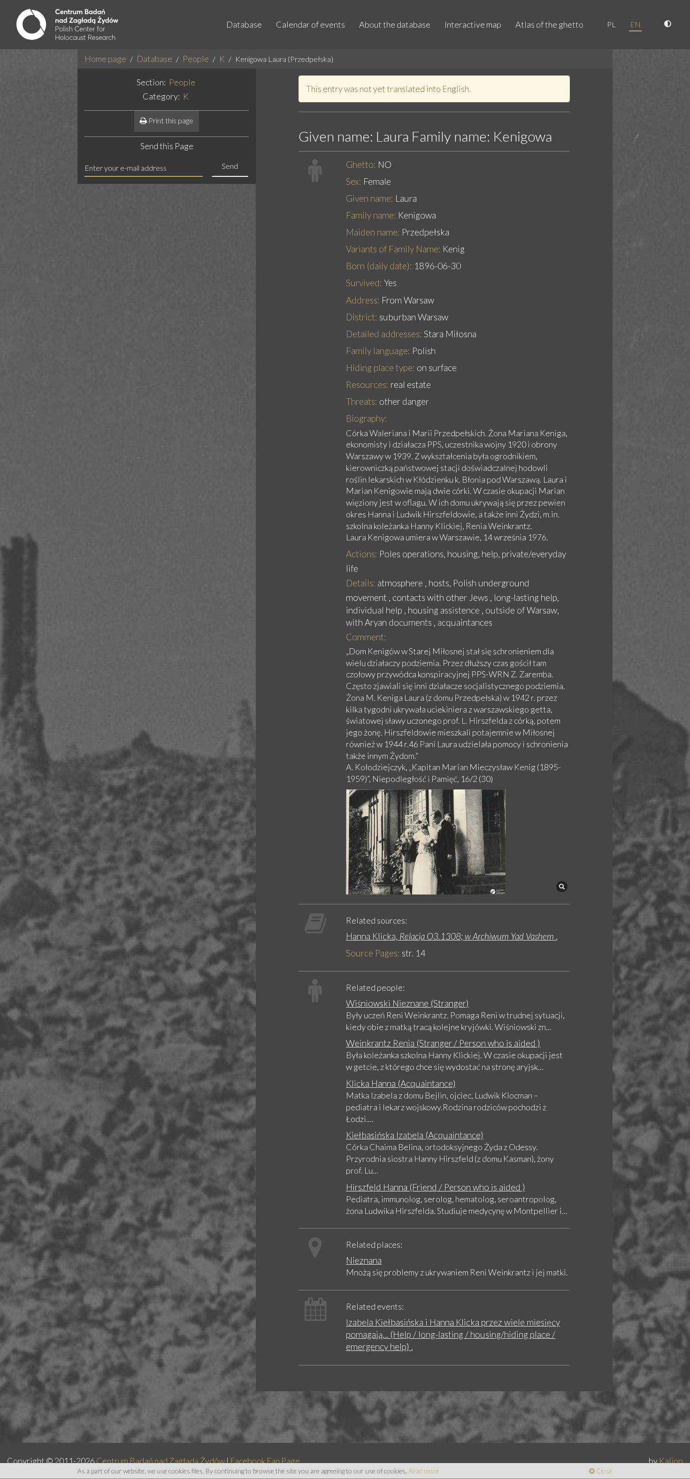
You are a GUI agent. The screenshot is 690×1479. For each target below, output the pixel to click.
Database (244, 24)
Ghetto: (361, 164)
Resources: (367, 384)
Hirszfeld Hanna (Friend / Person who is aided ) (435, 1187)
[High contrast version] (669, 24)
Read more (423, 1471)
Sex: (353, 181)
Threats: (361, 401)
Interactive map (473, 24)
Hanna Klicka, (450, 936)
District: (361, 316)
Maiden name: (373, 232)
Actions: (361, 553)
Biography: (366, 418)
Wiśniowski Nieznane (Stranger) (407, 1003)
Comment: (366, 636)
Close (604, 1471)
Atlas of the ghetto (549, 24)
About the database (394, 24)
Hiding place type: (380, 367)
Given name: (369, 198)
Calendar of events (310, 24)
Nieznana (364, 1260)
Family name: (371, 215)
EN (635, 24)
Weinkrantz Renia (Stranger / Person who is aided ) (443, 1043)
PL (611, 24)
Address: (363, 300)
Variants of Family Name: (393, 248)
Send (230, 165)
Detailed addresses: (384, 333)
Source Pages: (373, 953)
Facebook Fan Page (265, 1461)
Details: (361, 582)
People (196, 58)
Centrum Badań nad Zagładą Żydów (160, 1461)
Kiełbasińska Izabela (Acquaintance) (414, 1135)
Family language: (378, 350)
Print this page (170, 120)
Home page (105, 58)
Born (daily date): (379, 265)
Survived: (364, 282)
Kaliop (671, 1461)
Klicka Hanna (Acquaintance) (401, 1083)
